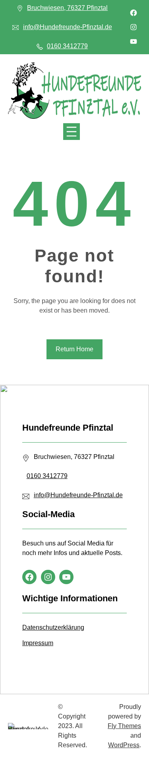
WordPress (123, 745)
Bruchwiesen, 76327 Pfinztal (67, 7)
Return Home (74, 349)
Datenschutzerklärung (53, 627)
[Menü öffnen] (71, 131)
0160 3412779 (67, 46)
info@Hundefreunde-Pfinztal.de (67, 27)
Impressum (37, 643)
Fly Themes (124, 726)
